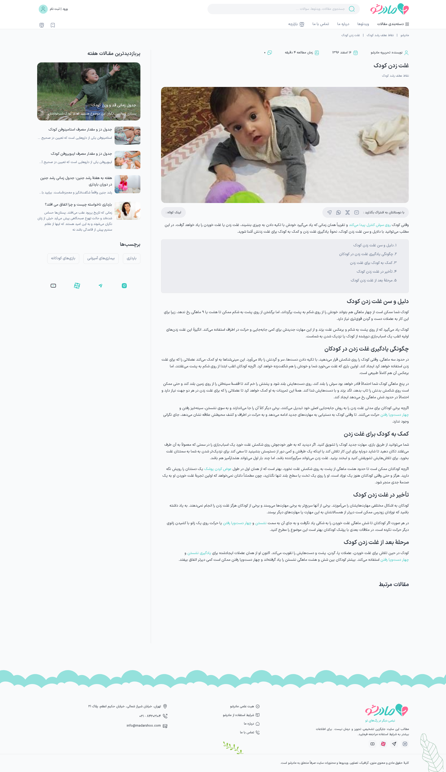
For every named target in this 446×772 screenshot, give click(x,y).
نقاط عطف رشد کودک (380, 35)
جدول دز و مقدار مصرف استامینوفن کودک (80, 129)
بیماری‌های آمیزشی (101, 258)
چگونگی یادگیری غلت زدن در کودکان (366, 254)
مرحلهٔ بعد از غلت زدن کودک (372, 280)
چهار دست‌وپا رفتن (394, 415)
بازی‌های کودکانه (63, 258)
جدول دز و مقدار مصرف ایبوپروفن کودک (81, 154)
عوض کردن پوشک (218, 469)
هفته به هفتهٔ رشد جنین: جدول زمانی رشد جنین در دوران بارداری (76, 181)
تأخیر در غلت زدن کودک (375, 271)
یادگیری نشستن (199, 553)
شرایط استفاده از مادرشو (238, 715)
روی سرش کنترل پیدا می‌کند (370, 225)
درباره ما (343, 24)
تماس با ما (321, 24)
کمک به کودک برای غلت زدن (371, 263)
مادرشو (405, 35)
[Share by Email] (356, 212)
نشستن (261, 523)
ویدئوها (363, 24)
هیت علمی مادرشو (242, 706)
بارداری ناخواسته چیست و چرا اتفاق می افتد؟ (78, 204)
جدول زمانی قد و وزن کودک (114, 105)
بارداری (132, 258)
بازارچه (293, 24)
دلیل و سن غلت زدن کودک (373, 245)
